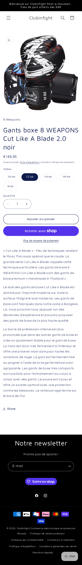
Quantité (9, 195)
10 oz (14, 178)
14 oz (50, 178)
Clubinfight (23, 528)
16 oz (68, 178)
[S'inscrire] (69, 466)
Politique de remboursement (47, 534)
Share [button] (11, 408)
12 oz (30, 176)
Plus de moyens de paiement (41, 241)
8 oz (13, 187)
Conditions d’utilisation (61, 540)
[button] (8, 17)
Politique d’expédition (22, 546)
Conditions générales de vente (57, 546)
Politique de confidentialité (27, 540)
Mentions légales (43, 553)
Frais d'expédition (30, 162)
